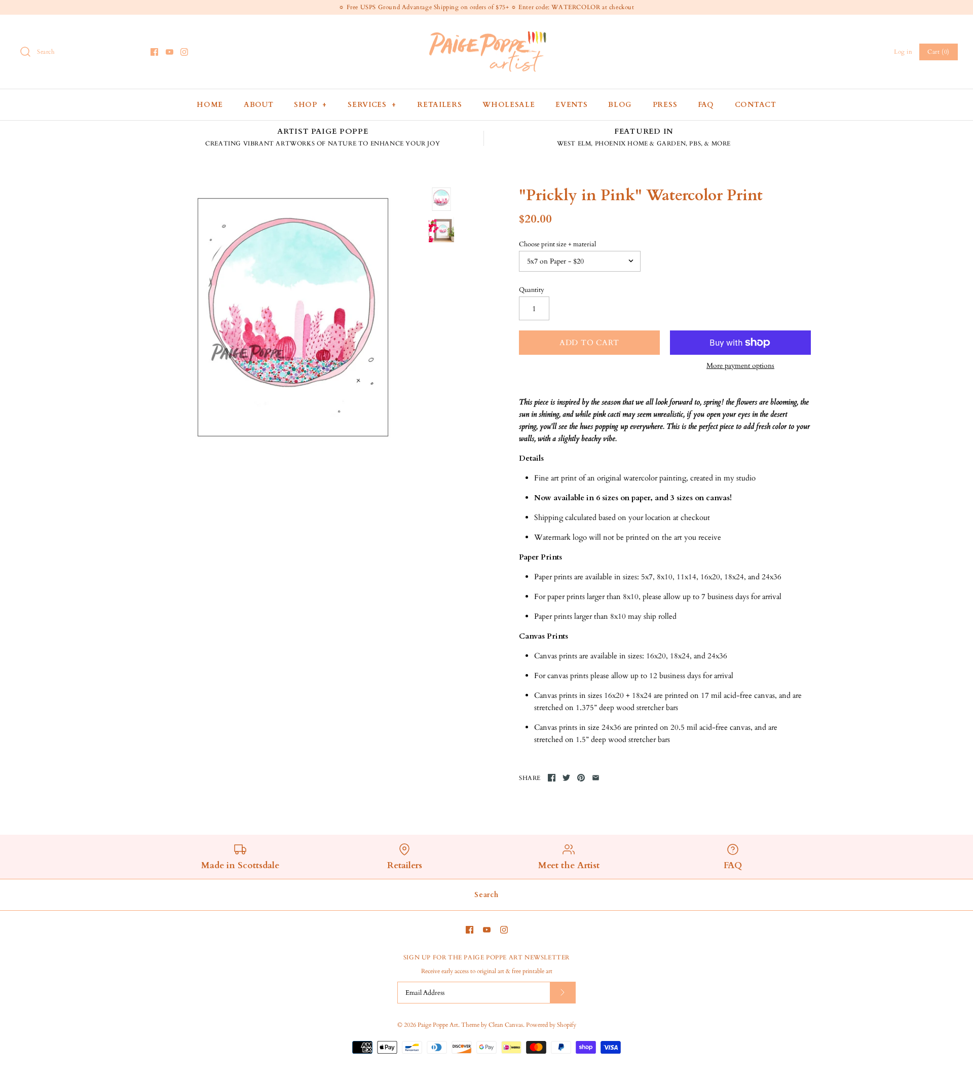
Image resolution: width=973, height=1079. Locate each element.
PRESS (665, 104)
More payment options (740, 366)
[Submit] (562, 992)
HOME (210, 104)
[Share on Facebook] (551, 778)
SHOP (310, 104)
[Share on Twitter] (566, 778)
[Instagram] (184, 52)
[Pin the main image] (581, 778)
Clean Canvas (506, 1025)
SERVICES (372, 104)
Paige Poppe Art (438, 1025)
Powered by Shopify (551, 1025)
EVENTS (571, 104)
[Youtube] (169, 52)
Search (486, 895)
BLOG (620, 104)
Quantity (531, 289)
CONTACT (755, 104)
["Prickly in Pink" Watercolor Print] (293, 317)
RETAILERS (439, 104)
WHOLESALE (508, 104)
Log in (903, 52)
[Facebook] (154, 52)
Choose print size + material (557, 244)
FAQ (706, 104)
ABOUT (259, 104)
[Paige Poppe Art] (486, 31)
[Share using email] (596, 778)
